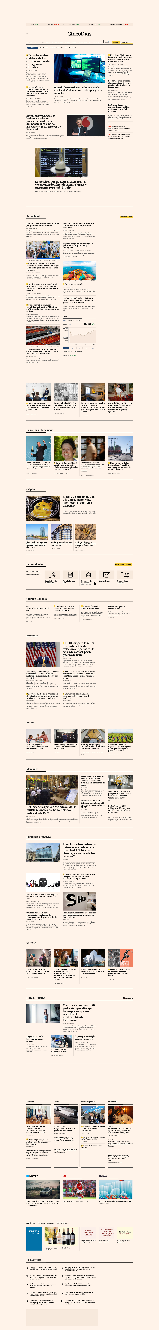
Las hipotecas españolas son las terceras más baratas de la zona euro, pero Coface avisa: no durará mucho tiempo (93, 467)
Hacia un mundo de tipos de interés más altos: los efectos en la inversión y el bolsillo (38, 407)
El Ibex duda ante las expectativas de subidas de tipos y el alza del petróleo (119, 108)
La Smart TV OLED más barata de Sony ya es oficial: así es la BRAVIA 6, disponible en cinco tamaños (80, 1302)
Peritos (56, 1147)
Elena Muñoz (57, 983)
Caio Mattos (111, 90)
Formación (41, 1223)
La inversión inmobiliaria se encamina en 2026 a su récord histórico (76, 696)
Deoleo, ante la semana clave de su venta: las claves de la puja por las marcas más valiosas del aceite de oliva (42, 287)
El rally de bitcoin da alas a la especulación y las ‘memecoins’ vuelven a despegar (79, 501)
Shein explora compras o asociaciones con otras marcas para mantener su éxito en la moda (79, 915)
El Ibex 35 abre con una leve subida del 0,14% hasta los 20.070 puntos (58, 47)
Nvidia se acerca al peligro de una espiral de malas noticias (93, 1138)
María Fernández (67, 230)
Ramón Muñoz (30, 132)
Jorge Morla (111, 979)
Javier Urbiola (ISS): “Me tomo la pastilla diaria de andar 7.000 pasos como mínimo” (65, 406)
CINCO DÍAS (29, 621)
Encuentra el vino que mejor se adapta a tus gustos (88, 1241)
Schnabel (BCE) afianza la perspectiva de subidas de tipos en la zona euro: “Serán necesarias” (119, 794)
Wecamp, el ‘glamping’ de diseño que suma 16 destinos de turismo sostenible (93, 747)
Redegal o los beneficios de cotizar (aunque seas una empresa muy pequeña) (79, 226)
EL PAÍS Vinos (30, 1223)
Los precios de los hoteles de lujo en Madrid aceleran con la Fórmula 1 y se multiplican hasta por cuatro (93, 407)
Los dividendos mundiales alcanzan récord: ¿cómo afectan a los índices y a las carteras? (120, 84)
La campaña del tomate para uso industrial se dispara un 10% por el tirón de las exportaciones (42, 352)
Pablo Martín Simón (31, 98)
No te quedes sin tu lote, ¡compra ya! (123, 1241)
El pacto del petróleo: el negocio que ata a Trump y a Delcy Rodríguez (78, 246)
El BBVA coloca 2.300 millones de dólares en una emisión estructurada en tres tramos (119, 809)
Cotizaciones (74, 42)
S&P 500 (50, 24)
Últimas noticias (93, 42)
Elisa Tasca (56, 96)
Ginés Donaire (29, 356)
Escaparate (50, 1223)
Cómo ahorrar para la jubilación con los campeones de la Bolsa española (34, 1039)
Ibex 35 (32, 24)
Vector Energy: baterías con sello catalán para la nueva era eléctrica (65, 747)
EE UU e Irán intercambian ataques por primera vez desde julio (42, 225)
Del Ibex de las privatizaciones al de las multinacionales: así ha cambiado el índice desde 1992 (51, 810)
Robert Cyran (84, 1150)
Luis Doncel (29, 228)
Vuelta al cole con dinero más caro (37, 609)
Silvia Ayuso (39, 680)
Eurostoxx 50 (92, 24)
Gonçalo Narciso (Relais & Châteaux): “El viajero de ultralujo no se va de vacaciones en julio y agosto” (120, 407)
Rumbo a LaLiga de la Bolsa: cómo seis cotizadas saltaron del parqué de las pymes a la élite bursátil (38, 466)
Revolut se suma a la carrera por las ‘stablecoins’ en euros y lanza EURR (61, 544)
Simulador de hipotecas (86, 582)
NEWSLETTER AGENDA (126, 216)
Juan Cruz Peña (67, 658)
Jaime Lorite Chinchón (32, 977)
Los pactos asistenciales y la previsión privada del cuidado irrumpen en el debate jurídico (64, 1138)
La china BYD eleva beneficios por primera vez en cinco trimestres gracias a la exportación (119, 136)
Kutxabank (128, 998)
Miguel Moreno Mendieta (69, 1023)
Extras (30, 722)
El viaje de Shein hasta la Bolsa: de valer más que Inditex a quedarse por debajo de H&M (120, 58)
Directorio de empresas (122, 582)
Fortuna (30, 1101)
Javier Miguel (66, 1204)
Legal (56, 1101)
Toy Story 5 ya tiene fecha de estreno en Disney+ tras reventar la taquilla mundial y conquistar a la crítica (44, 1294)
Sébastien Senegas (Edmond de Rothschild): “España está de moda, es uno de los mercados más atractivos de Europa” (80, 1277)
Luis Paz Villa (57, 753)
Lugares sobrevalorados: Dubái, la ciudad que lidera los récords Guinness (93, 971)
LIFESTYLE (110, 1153)
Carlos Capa (57, 1143)
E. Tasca (28, 550)
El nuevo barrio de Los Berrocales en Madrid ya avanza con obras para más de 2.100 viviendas (119, 466)
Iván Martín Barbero (113, 1135)
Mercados (60, 42)
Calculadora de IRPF (69, 582)
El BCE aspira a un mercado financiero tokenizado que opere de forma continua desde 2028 (36, 545)
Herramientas (34, 564)
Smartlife (112, 1101)
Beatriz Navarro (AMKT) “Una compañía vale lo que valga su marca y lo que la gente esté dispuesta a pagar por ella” (38, 1141)
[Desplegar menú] (27, 33)
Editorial (28, 606)
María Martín (77, 250)
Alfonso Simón (112, 473)
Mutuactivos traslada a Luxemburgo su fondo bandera (59, 1051)
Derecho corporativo (59, 1126)
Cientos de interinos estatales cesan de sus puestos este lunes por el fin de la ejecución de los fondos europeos (43, 267)
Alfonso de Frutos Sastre (115, 1149)
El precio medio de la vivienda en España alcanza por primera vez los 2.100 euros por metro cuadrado (42, 696)
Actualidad (33, 216)
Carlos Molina (30, 314)
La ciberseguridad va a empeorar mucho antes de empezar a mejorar (64, 608)
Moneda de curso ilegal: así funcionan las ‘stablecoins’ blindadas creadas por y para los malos (78, 90)
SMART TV (110, 1126)
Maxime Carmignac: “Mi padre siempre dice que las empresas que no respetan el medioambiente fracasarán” (79, 1013)
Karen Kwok (84, 1141)
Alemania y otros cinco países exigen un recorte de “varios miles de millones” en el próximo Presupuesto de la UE (43, 674)
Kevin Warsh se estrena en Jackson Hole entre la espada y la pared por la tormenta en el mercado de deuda (93, 780)
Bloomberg (66, 919)
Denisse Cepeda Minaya (114, 755)
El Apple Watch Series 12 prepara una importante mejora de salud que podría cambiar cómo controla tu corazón (120, 1144)
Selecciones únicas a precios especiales (104, 1241)
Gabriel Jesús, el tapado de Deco (75, 1201)
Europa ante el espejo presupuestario (116, 607)
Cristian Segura (30, 680)
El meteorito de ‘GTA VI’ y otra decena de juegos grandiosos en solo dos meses (120, 973)
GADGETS (110, 1139)
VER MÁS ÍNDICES (78, 351)
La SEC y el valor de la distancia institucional (90, 607)
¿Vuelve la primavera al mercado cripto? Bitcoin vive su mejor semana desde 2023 (85, 545)
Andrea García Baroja (32, 1158)
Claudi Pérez (29, 70)
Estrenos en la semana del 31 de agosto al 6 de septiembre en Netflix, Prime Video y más (120, 1131)
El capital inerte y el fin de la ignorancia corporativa (64, 1130)
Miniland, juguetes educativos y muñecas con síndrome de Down (37, 747)
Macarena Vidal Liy (68, 250)
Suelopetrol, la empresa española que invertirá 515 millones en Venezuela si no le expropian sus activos (42, 308)
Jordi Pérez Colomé (59, 473)
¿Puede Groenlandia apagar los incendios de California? (115, 1202)
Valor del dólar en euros (116, 24)
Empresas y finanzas (51, 42)
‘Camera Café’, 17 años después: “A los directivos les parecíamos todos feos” (38, 971)
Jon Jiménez (66, 859)
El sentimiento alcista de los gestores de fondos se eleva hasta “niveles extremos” (85, 1038)
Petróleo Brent (71, 24)
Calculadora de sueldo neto (51, 582)
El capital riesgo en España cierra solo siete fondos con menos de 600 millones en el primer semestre (38, 91)
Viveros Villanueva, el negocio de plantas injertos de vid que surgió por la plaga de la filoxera (119, 748)
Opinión (100, 42)
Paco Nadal (84, 977)
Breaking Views (88, 1101)
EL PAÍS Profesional (63, 1223)
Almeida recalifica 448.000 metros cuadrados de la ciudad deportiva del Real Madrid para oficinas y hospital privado (79, 674)
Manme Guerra (85, 416)
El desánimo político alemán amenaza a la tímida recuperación (93, 1128)
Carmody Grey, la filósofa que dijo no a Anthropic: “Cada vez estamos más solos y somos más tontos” (66, 466)
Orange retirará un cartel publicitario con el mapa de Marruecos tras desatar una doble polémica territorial (41, 916)
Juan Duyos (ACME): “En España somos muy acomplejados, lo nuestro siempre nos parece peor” (36, 1129)
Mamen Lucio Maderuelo (32, 901)
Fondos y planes (83, 42)
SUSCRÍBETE (116, 42)
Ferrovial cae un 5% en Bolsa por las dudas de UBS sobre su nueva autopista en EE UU (93, 804)
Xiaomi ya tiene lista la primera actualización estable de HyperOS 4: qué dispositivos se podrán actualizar (80, 1269)
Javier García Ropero (113, 64)
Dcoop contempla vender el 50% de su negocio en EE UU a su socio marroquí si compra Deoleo (79, 876)
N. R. (109, 800)
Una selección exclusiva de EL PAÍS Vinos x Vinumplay (58, 1249)
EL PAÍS (106, 41)
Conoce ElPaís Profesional (123, 564)
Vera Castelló (30, 753)
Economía (67, 42)
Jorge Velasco (57, 1155)
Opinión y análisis (36, 598)
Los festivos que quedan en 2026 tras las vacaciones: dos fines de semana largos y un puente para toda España (61, 185)
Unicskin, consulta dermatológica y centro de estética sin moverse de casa (42, 896)
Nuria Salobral (30, 414)
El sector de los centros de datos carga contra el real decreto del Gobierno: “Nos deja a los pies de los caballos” (79, 850)
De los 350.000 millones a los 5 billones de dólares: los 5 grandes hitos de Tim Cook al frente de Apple (119, 1157)
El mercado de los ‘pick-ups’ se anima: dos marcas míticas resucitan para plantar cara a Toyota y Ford (42, 1203)
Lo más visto (33, 1259)
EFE (109, 815)
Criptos (30, 489)
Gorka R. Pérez (30, 700)
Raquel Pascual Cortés (32, 273)
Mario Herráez (30, 1208)
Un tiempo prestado (74, 284)
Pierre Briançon (85, 1133)
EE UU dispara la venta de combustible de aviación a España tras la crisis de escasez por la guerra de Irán (78, 649)
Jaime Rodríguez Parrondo (88, 753)
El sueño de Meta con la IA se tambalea (91, 1146)
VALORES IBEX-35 (68, 351)
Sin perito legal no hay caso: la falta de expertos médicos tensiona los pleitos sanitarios (65, 1150)
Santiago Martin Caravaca (60, 1133)
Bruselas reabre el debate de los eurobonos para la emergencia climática (38, 61)
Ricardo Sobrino (85, 475)
